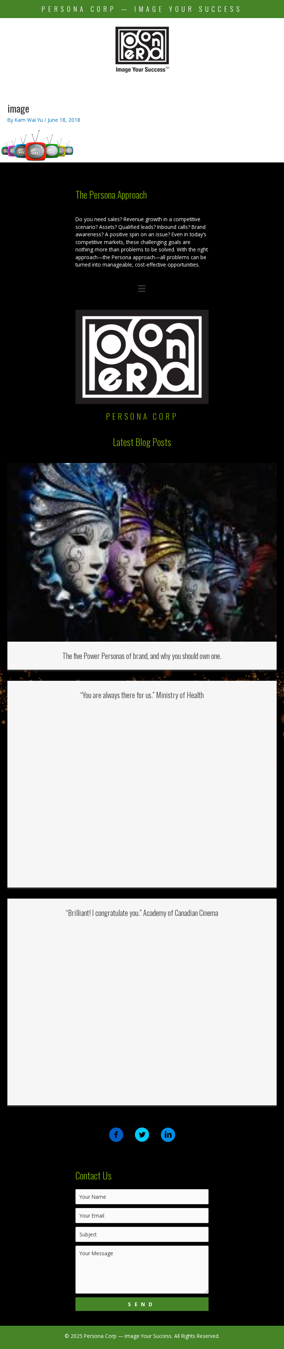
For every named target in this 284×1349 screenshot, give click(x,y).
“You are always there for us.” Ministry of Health (142, 694)
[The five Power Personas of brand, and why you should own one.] (142, 551)
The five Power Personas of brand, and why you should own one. (142, 655)
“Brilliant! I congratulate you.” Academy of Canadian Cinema (142, 912)
